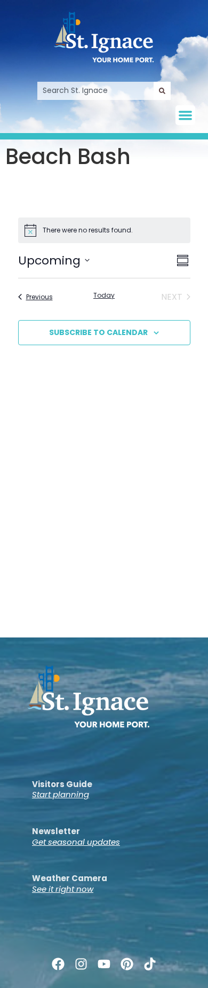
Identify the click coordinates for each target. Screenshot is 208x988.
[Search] (162, 91)
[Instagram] (80, 964)
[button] (185, 115)
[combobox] (95, 91)
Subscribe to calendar (98, 332)
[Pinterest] (127, 964)
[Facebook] (57, 964)
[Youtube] (103, 964)
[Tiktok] (150, 964)
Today (104, 295)
